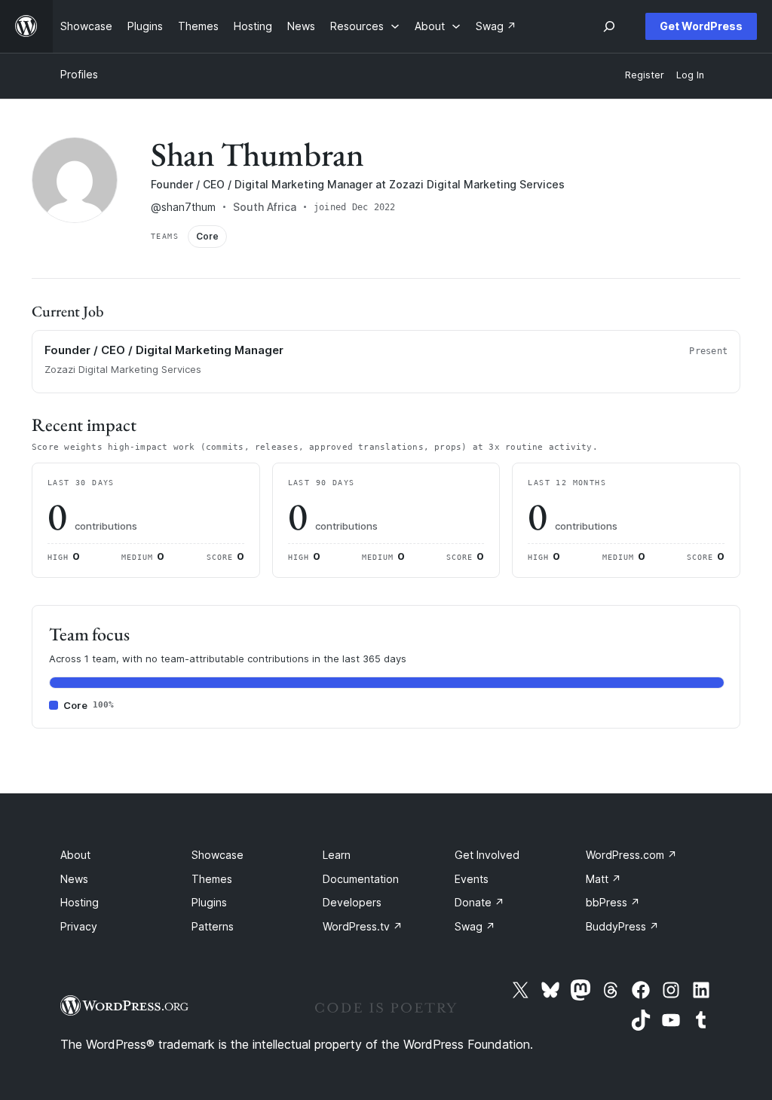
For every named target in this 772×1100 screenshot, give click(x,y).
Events (472, 878)
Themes (211, 878)
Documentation (361, 878)
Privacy (78, 926)
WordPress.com (631, 854)
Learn (337, 854)
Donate (479, 902)
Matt (603, 878)
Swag (475, 926)
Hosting (79, 902)
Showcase (217, 854)
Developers (352, 902)
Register (644, 75)
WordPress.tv (363, 926)
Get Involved (487, 854)
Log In (690, 75)
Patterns (212, 926)
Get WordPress (701, 26)
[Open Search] (609, 26)
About (75, 854)
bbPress (613, 902)
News (74, 878)
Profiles (79, 74)
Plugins (209, 902)
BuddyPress (622, 926)
